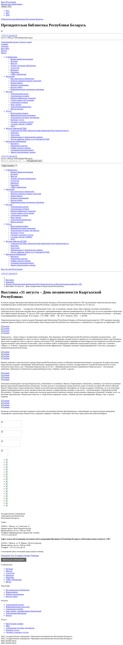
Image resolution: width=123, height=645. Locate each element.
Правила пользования (19, 85)
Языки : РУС (6, 6)
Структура (15, 68)
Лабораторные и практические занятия (27, 137)
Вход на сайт (6, 269)
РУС (7, 11)
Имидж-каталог (17, 109)
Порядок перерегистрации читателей (26, 81)
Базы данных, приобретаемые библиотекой (23, 611)
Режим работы (16, 83)
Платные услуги (17, 120)
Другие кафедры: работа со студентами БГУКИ (30, 139)
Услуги (9, 111)
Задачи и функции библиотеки (23, 66)
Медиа (8, 582)
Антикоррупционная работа (22, 150)
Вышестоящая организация (22, 59)
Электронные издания (20, 96)
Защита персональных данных (23, 152)
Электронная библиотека (21, 107)
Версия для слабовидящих (11, 4)
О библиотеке (11, 57)
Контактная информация (16, 141)
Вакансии (15, 70)
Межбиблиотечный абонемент (23, 115)
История (14, 61)
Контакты (15, 144)
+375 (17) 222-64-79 (9, 36)
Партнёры (15, 72)
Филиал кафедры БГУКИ (16, 128)
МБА (8, 626)
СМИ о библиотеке (18, 74)
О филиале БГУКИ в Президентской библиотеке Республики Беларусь (40, 131)
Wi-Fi (13, 126)
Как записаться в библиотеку (22, 79)
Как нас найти (16, 87)
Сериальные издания (19, 102)
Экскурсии (15, 135)
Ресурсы (9, 92)
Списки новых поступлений (22, 100)
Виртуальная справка (19, 113)
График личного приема (20, 148)
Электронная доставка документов (25, 118)
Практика (14, 133)
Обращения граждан (19, 146)
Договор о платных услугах (22, 122)
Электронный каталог (20, 94)
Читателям (10, 76)
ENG (8, 15)
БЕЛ (7, 13)
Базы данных (16, 105)
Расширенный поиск (34, 161)
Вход (3, 2)
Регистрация (11, 2)
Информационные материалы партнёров (27, 89)
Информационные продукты (17, 607)
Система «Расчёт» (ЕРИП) (21, 124)
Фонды (9, 615)
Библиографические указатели (23, 98)
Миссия (14, 63)
